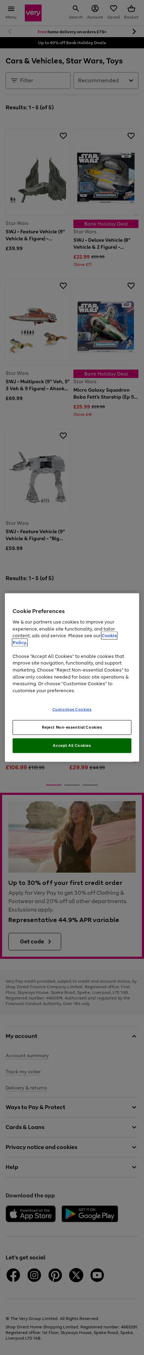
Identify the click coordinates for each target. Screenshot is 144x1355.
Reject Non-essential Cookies (72, 727)
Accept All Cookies (72, 745)
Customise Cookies (72, 709)
